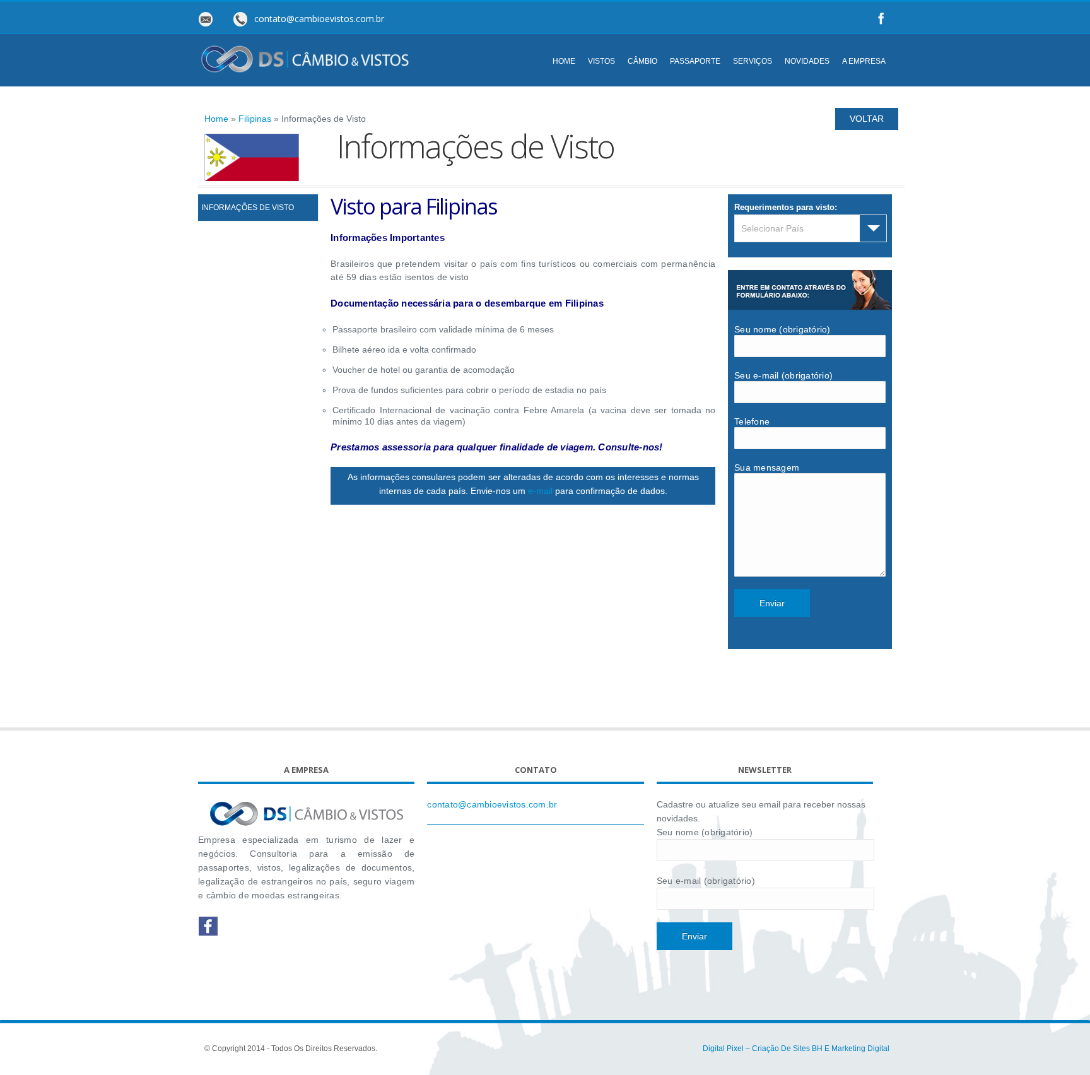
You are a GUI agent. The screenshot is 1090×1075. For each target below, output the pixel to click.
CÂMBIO (642, 61)
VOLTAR (867, 119)
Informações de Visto (247, 207)
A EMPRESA (864, 61)
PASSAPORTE (695, 61)
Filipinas (254, 119)
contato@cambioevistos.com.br (492, 804)
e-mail (540, 491)
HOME (564, 61)
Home (216, 119)
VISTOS (601, 61)
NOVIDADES (807, 61)
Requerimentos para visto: (785, 207)
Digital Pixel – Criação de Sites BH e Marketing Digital (796, 1048)
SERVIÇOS (752, 61)
